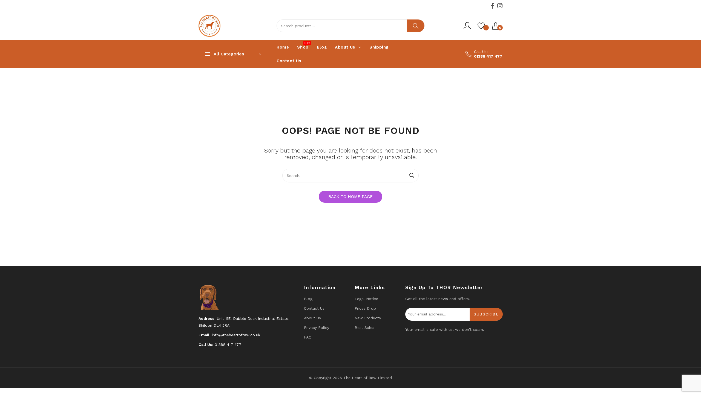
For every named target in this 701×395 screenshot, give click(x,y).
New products (368, 318)
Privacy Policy (316, 327)
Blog (308, 299)
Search (415, 25)
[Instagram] (499, 6)
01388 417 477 (488, 56)
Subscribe (486, 314)
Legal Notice (366, 299)
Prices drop (365, 308)
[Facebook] (493, 6)
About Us (312, 318)
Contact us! (315, 308)
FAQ (308, 337)
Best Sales (364, 327)
